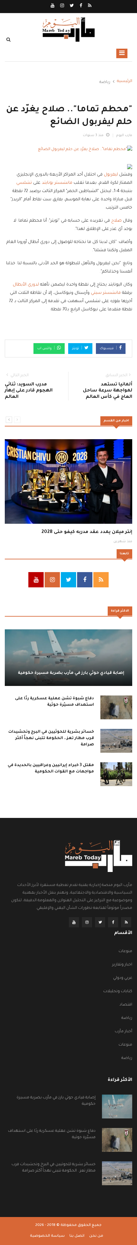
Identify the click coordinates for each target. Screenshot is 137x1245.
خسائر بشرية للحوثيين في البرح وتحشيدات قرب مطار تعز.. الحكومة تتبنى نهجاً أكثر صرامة (51, 738)
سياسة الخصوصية (47, 1236)
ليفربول (111, 174)
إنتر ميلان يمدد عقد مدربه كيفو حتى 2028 (86, 532)
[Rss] (89, 6)
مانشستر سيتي (106, 293)
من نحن (96, 1236)
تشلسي (24, 183)
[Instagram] (61, 6)
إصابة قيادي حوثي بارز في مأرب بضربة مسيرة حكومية (71, 673)
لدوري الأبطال (26, 284)
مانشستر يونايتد (57, 183)
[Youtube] (52, 6)
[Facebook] (80, 6)
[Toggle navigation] (121, 53)
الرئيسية (124, 81)
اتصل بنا (76, 1236)
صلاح (116, 220)
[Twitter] (71, 6)
